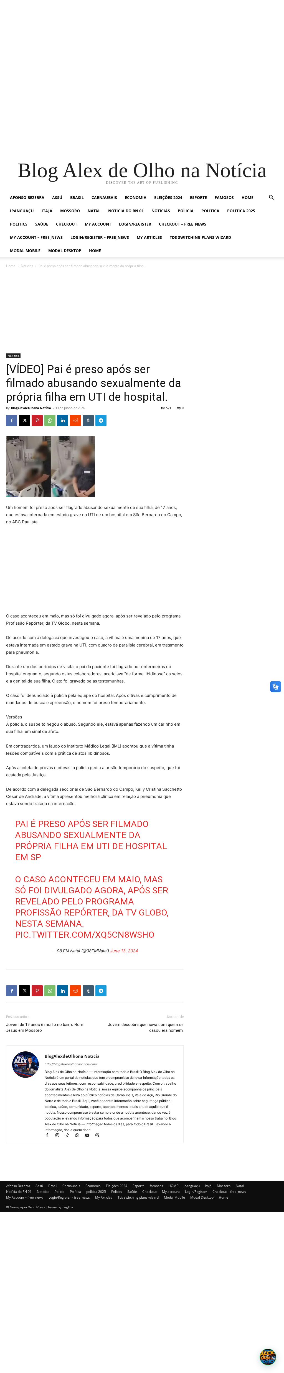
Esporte (198, 197)
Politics (18, 224)
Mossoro (70, 210)
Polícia (186, 210)
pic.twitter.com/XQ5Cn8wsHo (84, 934)
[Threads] (99, 1136)
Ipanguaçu (22, 210)
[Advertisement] (142, 38)
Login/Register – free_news (99, 237)
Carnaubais (104, 197)
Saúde (41, 224)
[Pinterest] (37, 420)
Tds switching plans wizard (200, 237)
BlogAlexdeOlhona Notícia (31, 408)
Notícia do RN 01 (126, 210)
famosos (224, 197)
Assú (57, 197)
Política (210, 210)
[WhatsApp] (49, 420)
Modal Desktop (64, 250)
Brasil (77, 197)
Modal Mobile (25, 250)
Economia (135, 197)
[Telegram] (100, 420)
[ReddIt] (75, 420)
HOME (247, 197)
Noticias (160, 210)
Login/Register (135, 224)
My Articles (149, 237)
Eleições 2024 (168, 197)
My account (98, 224)
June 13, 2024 (124, 950)
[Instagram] (60, 1136)
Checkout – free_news (182, 224)
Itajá (47, 210)
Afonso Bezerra (27, 197)
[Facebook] (11, 420)
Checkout (66, 224)
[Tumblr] (88, 420)
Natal (94, 210)
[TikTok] (70, 1136)
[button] (271, 198)
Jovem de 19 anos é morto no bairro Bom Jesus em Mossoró (44, 1027)
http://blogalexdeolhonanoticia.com (71, 1064)
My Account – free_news (36, 237)
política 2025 (241, 210)
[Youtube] (90, 1136)
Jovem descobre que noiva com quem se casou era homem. (146, 1027)
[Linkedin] (62, 420)
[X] (24, 420)
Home (95, 250)
